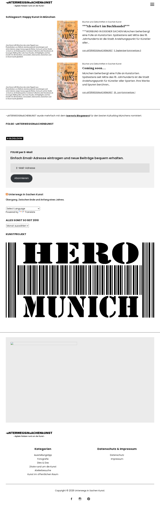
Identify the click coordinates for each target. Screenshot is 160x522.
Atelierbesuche (43, 470)
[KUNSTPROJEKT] (80, 320)
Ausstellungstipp (43, 455)
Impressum (117, 459)
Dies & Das (43, 462)
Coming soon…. (94, 68)
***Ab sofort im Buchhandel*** (106, 26)
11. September (120, 50)
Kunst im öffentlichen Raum (43, 474)
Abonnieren (21, 178)
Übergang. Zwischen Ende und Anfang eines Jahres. (35, 199)
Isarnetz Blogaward (78, 115)
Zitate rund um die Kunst (42, 466)
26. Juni (117, 92)
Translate (30, 212)
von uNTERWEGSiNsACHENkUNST (97, 50)
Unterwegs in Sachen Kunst (25, 194)
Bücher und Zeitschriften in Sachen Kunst (101, 21)
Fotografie (43, 459)
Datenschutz (117, 455)
